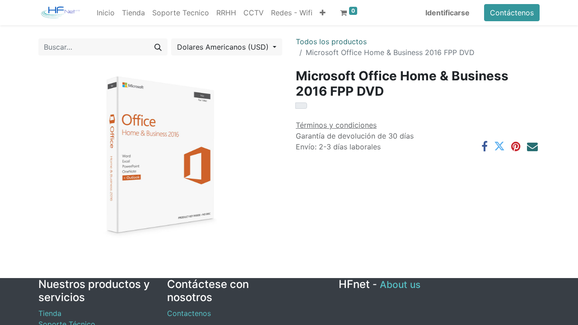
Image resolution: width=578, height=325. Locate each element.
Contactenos (189, 313)
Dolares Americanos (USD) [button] (224, 46)
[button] (322, 13)
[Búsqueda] (158, 47)
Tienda (49, 313)
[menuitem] (105, 13)
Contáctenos (512, 12)
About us (400, 284)
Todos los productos (331, 41)
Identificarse (447, 12)
